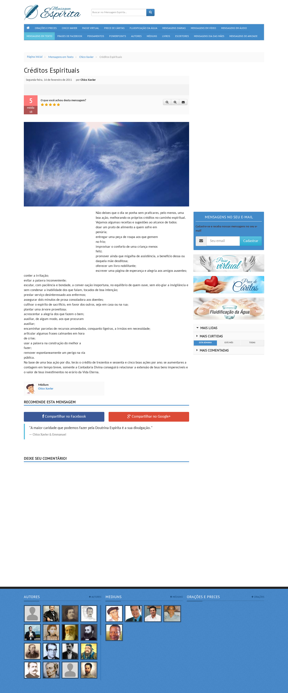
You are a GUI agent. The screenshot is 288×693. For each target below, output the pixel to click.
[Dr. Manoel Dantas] (32, 670)
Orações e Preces (203, 596)
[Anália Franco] (70, 613)
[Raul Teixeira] (114, 632)
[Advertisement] (59, 240)
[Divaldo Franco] (133, 613)
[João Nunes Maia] (172, 613)
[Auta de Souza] (51, 632)
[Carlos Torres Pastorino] (51, 651)
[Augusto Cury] (32, 632)
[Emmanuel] (51, 670)
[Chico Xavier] (114, 613)
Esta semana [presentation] (205, 343)
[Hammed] (89, 670)
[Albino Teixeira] (32, 613)
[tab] (205, 343)
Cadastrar (250, 241)
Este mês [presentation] (229, 343)
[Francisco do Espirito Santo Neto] (153, 613)
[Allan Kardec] (51, 613)
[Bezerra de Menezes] (89, 632)
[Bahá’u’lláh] (70, 632)
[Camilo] (32, 651)
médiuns (177, 596)
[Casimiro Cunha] (70, 651)
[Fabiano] (70, 670)
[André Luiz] (89, 613)
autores (96, 596)
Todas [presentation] (252, 343)
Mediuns (113, 596)
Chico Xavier (88, 80)
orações (258, 596)
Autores (32, 596)
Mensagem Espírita (35, 690)
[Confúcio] (89, 651)
